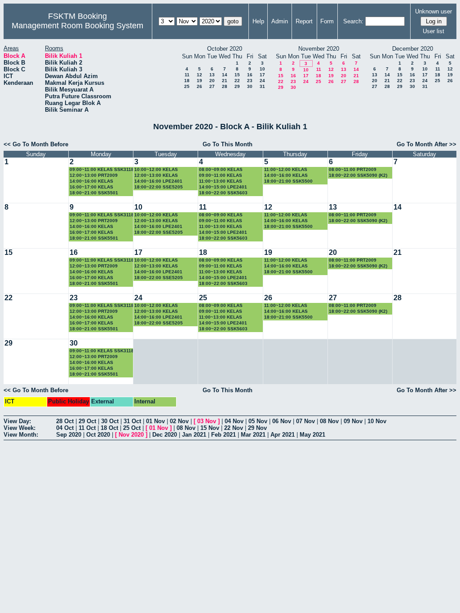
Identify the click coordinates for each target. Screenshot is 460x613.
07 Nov (305, 421)
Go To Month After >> (426, 144)
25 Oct (132, 428)
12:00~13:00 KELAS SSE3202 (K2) (156, 176)
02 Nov (179, 421)
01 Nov (155, 421)
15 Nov (209, 428)
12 (199, 74)
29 (237, 86)
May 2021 (312, 434)
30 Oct (110, 421)
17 (262, 74)
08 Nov (329, 421)
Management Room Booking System (77, 25)
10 (262, 68)
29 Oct (87, 421)
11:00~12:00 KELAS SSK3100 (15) (285, 170)
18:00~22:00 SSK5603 (223, 192)
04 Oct (65, 428)
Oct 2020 (98, 434)
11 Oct (87, 428)
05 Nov (257, 421)
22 (237, 80)
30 (249, 86)
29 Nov (257, 428)
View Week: (19, 428)
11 (187, 74)
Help (258, 21)
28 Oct (65, 421)
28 (224, 86)
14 (224, 74)
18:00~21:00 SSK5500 (288, 181)
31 (262, 86)
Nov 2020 (131, 434)
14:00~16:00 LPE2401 (158, 181)
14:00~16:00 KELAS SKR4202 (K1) (286, 176)
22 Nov (233, 428)
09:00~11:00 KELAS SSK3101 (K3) (220, 176)
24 (262, 80)
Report (304, 21)
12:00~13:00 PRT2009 (94, 175)
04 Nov (234, 421)
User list (433, 31)
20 (212, 80)
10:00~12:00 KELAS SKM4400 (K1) (156, 170)
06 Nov (281, 421)
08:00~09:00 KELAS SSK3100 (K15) (221, 170)
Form (327, 21)
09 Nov (353, 421)
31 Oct (132, 421)
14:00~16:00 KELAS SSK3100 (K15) (91, 181)
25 (187, 86)
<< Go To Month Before (36, 144)
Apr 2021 (282, 434)
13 (212, 74)
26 (199, 86)
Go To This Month (227, 144)
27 (212, 86)
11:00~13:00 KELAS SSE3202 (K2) (220, 181)
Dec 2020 (164, 434)
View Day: (17, 421)
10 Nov (376, 421)
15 (237, 74)
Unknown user (433, 11)
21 (224, 80)
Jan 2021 (194, 434)
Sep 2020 (68, 434)
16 (249, 74)
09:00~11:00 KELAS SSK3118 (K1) (102, 170)
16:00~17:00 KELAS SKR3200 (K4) (91, 187)
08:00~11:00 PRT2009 (352, 169)
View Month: (21, 434)
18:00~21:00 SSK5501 (94, 192)
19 (199, 80)
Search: (353, 21)
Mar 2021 (253, 434)
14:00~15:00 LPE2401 (223, 186)
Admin (279, 21)
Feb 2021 (223, 434)
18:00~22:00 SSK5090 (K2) (358, 175)
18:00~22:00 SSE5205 (158, 186)
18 (187, 80)
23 (249, 80)
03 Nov (206, 421)
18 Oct (109, 428)
